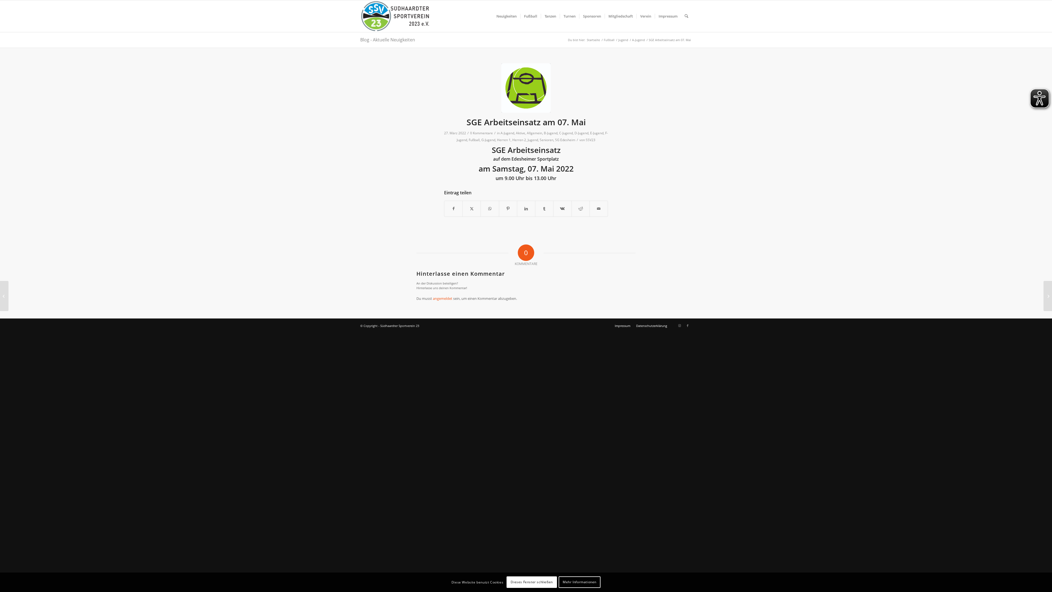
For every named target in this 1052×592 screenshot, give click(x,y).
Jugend (533, 140)
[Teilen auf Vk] (562, 208)
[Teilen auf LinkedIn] (526, 208)
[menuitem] (506, 16)
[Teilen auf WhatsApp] (490, 208)
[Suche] (686, 16)
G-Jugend (488, 140)
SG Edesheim (565, 140)
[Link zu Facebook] (688, 325)
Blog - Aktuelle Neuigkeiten (387, 40)
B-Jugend (551, 133)
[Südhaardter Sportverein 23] (394, 16)
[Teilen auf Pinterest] (508, 208)
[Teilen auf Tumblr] (544, 208)
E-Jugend (597, 133)
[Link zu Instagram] (679, 325)
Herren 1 (504, 140)
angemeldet (442, 298)
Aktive (520, 133)
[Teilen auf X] (472, 208)
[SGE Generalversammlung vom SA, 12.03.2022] (4, 296)
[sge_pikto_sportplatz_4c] (526, 88)
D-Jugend (581, 133)
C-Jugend (566, 133)
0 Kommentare (481, 133)
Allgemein (534, 133)
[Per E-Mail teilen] (599, 208)
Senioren (546, 140)
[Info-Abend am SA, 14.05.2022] (1048, 296)
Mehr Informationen (579, 582)
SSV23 (590, 140)
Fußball (474, 140)
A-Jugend (507, 133)
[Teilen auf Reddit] (581, 208)
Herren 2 (519, 140)
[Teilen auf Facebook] (453, 208)
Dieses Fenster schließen (532, 582)
